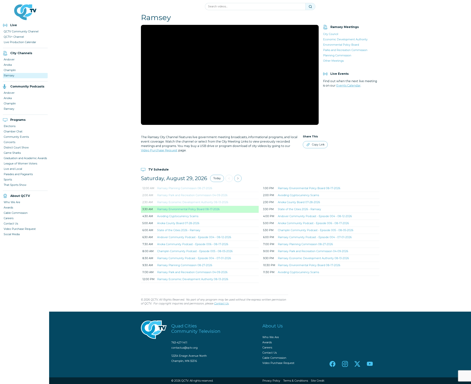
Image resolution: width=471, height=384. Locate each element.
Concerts (9, 142)
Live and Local (13, 169)
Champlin (10, 70)
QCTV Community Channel (21, 31)
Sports (8, 179)
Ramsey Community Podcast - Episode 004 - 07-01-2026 (194, 258)
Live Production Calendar (20, 42)
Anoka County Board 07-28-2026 (178, 223)
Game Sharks (12, 153)
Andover (9, 59)
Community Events (16, 136)
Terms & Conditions (295, 380)
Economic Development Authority (345, 39)
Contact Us (11, 223)
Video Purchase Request (20, 229)
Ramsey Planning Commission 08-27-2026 (184, 188)
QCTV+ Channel (14, 36)
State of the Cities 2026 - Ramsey (178, 230)
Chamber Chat (13, 131)
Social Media (12, 234)
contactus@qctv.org (184, 347)
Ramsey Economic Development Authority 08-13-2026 (192, 202)
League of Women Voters (20, 163)
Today (217, 178)
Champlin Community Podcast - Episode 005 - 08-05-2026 (195, 251)
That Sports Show (15, 185)
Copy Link (318, 144)
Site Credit (317, 380)
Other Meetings (333, 60)
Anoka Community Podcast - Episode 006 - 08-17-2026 (192, 244)
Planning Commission (337, 55)
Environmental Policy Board (341, 44)
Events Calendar (348, 85)
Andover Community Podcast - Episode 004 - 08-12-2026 (194, 237)
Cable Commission (16, 213)
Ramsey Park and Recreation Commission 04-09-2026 (192, 195)
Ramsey (9, 75)
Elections (9, 126)
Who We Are (12, 202)
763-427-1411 (179, 342)
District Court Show (16, 147)
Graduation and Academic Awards (25, 158)
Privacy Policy (271, 380)
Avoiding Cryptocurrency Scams (177, 216)
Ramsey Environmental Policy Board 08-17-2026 (188, 209)
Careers (8, 218)
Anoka (8, 64)
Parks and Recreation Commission (345, 50)
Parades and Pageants (18, 174)
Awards (8, 207)
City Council (330, 34)
